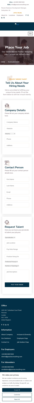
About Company (7, 334)
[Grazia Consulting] (17, 26)
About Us (4, 15)
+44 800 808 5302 (18, 2)
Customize (17, 394)
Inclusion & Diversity (24, 334)
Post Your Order (17, 285)
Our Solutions (6, 338)
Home (3, 62)
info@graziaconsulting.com (20, 4)
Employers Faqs (22, 338)
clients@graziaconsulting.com (11, 356)
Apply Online (17, 12)
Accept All (17, 390)
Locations (12, 15)
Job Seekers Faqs (23, 342)
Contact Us (5, 342)
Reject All (17, 399)
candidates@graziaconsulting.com (13, 369)
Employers (20, 15)
